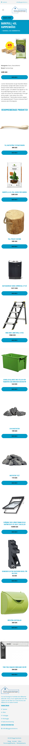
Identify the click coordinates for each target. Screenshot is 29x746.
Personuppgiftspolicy (9, 743)
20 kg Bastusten (15, 429)
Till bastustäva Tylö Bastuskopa (14, 145)
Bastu (10, 65)
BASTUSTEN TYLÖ (14, 475)
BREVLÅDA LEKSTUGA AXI (14, 620)
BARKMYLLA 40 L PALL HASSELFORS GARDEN (14, 192)
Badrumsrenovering (8, 722)
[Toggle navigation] (3, 9)
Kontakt (14, 741)
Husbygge (5, 715)
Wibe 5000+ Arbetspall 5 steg (15, 333)
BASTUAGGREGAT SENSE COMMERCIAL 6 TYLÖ (14, 286)
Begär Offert (7, 18)
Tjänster (4, 709)
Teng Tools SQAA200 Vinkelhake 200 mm (14, 667)
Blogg (9, 741)
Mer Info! (14, 77)
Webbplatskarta (21, 743)
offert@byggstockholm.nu (21, 2)
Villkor (19, 741)
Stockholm (5, 2)
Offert (4, 712)
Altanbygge (5, 718)
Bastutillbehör (16, 65)
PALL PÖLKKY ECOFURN (14, 239)
